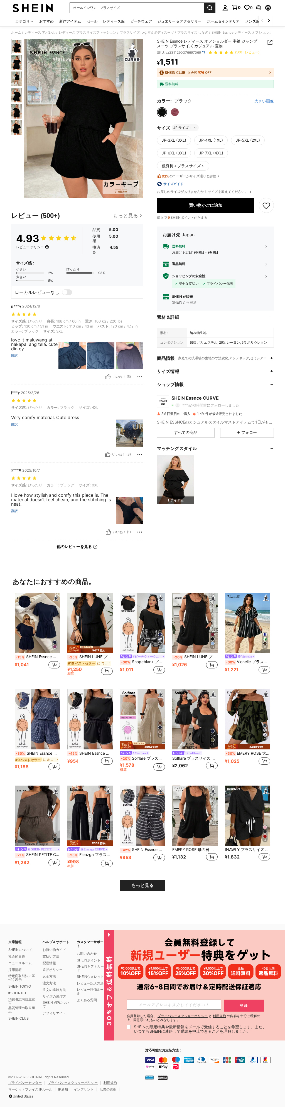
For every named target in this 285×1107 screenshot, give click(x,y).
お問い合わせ (87, 954)
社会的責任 (16, 956)
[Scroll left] (262, 21)
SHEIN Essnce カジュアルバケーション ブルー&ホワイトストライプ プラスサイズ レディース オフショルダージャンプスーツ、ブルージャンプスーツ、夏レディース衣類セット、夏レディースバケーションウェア (38, 753)
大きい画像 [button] (264, 101)
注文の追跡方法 (54, 990)
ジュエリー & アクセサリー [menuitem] (180, 21)
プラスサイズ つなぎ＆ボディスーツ (147, 33)
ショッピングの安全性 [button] (188, 276)
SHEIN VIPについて (56, 1004)
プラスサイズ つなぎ (192, 33)
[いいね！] (108, 376)
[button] (258, 7)
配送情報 (49, 963)
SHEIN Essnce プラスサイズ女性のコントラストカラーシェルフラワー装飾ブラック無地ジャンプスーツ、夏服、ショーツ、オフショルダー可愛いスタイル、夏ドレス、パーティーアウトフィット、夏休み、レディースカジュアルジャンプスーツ (90, 753)
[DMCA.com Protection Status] (163, 1077)
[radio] (162, 112)
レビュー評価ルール (90, 991)
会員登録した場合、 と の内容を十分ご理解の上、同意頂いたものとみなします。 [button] (193, 1018)
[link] (236, 7)
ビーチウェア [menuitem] (141, 21)
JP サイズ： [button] (182, 128)
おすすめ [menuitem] (46, 21)
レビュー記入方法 (90, 983)
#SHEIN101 (17, 993)
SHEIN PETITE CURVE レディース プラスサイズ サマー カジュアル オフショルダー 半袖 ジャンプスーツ (38, 854)
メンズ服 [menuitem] (252, 21)
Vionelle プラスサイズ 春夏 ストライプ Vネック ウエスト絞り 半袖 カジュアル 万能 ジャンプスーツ (248, 662)
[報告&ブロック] (139, 376)
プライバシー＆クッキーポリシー (73, 1083)
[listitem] (175, 479)
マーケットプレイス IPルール (30, 1089)
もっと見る (142, 885)
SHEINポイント (88, 960)
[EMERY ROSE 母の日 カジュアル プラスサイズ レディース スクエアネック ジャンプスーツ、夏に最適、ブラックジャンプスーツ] (195, 816)
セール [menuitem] (92, 21)
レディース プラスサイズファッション (87, 33)
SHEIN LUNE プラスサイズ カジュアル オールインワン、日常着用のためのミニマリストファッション (90, 657)
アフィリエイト (54, 1013)
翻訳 (14, 356)
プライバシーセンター (25, 1083)
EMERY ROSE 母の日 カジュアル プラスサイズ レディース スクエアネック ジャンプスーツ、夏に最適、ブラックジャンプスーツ (195, 849)
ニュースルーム (20, 963)
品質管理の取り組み (21, 1010)
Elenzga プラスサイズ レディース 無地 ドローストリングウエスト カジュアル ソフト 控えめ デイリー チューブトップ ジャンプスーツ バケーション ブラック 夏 (90, 854)
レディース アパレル (39, 33)
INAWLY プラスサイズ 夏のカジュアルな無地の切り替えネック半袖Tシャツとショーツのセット (247, 849)
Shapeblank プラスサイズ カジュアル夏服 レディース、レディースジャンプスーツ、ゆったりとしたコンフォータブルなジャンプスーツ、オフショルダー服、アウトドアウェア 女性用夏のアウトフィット (143, 662)
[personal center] (225, 7)
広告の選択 (108, 1089)
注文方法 (49, 983)
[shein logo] (33, 8)
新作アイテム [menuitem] (70, 21)
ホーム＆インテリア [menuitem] (223, 21)
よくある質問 (87, 1000)
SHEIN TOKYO (19, 986)
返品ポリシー (53, 970)
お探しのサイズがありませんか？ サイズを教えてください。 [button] (203, 192)
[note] (90, 649)
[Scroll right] (269, 21)
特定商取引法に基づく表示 (21, 978)
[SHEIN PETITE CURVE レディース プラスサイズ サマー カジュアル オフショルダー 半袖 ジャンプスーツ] (37, 816)
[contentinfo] (213, 1063)
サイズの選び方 (54, 996)
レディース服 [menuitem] (114, 21)
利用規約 (110, 1083)
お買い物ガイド (54, 950)
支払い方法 (51, 956)
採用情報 (15, 970)
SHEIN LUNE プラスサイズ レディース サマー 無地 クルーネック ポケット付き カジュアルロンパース (195, 657)
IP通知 (63, 1089)
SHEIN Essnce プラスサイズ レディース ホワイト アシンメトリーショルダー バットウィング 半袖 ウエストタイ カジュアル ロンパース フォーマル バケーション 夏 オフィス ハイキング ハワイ (143, 849)
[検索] (209, 8)
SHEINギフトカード (90, 968)
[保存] (266, 205)
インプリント (84, 1089)
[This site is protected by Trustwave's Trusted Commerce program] (149, 1077)
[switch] (67, 292)
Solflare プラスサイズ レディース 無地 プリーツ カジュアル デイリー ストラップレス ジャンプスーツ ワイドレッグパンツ (143, 758)
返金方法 (49, 976)
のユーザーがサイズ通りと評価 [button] (189, 176)
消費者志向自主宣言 (21, 1001)
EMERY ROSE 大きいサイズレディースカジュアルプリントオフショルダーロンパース (248, 753)
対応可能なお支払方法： (163, 1050)
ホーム (16, 33)
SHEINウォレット (90, 977)
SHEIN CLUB (18, 1018)
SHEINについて (20, 950)
